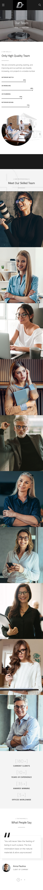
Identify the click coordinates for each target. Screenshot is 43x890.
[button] (18, 879)
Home (16, 27)
